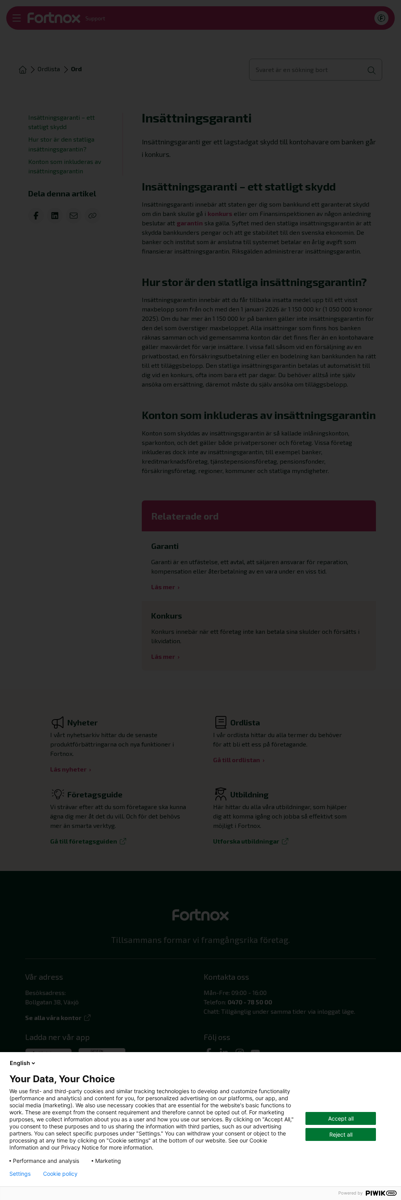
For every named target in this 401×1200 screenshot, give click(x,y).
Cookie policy (60, 1174)
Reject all (340, 1134)
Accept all (341, 1118)
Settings (20, 1174)
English (20, 1063)
